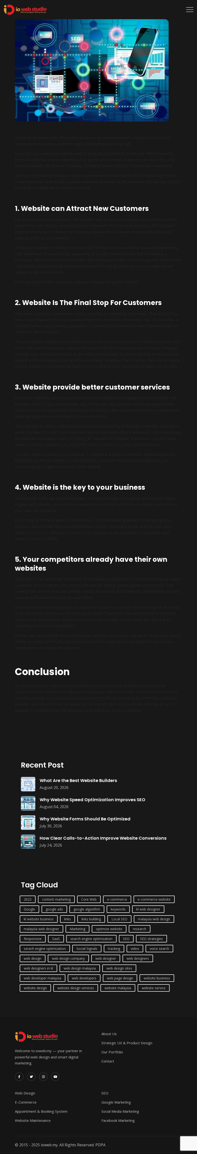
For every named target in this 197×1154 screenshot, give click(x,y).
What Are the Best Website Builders (78, 780)
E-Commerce (26, 1102)
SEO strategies (151, 938)
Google (29, 909)
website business (157, 978)
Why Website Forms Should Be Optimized (85, 819)
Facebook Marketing (118, 1120)
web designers (138, 958)
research (139, 929)
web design (32, 958)
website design (35, 988)
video (135, 948)
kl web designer (148, 909)
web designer (105, 958)
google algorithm (87, 909)
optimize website (109, 929)
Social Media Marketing (120, 1111)
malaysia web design (154, 919)
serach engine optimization (45, 948)
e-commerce (117, 899)
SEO (126, 938)
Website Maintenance (33, 1120)
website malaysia (118, 988)
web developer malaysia (42, 978)
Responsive (33, 938)
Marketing (77, 929)
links (67, 919)
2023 (27, 899)
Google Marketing (116, 1102)
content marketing (56, 899)
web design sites (119, 968)
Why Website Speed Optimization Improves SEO (92, 800)
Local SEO (119, 919)
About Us (109, 1033)
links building (91, 919)
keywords (118, 909)
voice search (159, 948)
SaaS (56, 938)
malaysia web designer (41, 929)
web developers (84, 978)
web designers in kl (38, 968)
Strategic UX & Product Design (126, 1042)
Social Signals (86, 948)
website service (154, 988)
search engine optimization (91, 938)
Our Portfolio (112, 1052)
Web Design (25, 1093)
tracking (114, 948)
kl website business (39, 919)
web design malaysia (80, 968)
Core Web (89, 899)
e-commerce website (154, 899)
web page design (120, 978)
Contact (107, 1061)
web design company (68, 958)
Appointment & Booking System (41, 1111)
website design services (75, 988)
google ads (54, 909)
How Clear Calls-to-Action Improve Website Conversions (103, 838)
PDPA (100, 1145)
